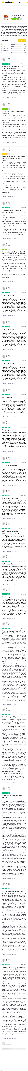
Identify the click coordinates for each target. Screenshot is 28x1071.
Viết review (22, 40)
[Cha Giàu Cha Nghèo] (6, 17)
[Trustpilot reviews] (11, 2)
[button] (4, 98)
